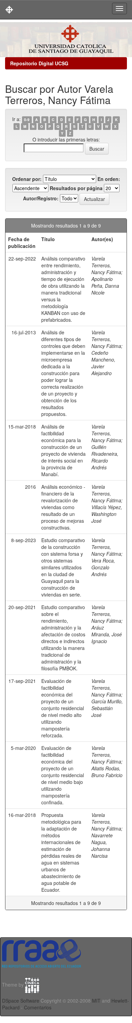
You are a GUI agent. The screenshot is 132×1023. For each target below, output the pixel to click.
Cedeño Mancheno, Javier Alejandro (103, 362)
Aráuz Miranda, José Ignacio (106, 634)
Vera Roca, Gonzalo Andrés (103, 567)
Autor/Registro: (41, 198)
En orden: (108, 178)
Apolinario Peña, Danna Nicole (105, 285)
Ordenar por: (27, 178)
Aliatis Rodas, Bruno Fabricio (107, 771)
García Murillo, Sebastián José (107, 708)
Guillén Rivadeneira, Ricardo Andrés (104, 457)
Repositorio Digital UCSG (39, 63)
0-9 (26, 119)
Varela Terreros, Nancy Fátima (106, 265)
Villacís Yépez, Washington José (106, 514)
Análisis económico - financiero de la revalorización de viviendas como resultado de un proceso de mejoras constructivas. (63, 507)
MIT (96, 1000)
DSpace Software (20, 1000)
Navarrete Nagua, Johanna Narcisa (102, 845)
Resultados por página (76, 188)
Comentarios (37, 1007)
